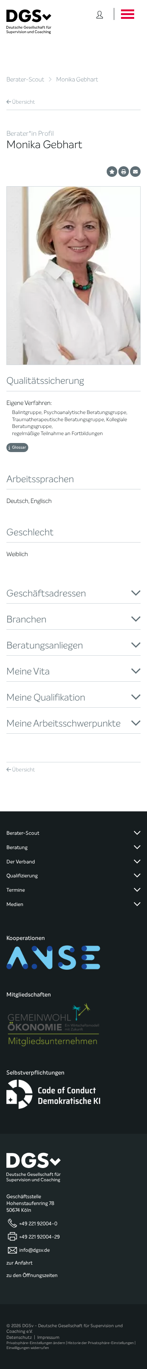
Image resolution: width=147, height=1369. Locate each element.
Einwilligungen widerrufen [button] (27, 1347)
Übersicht (23, 102)
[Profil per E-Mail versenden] (135, 171)
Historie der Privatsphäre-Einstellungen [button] (100, 1342)
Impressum (48, 1337)
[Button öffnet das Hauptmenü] (127, 14)
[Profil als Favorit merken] (112, 171)
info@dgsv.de (34, 1250)
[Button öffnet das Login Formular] (100, 14)
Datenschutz (19, 1337)
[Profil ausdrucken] (123, 171)
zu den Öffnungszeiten (32, 1275)
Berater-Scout (25, 79)
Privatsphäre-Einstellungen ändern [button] (35, 1342)
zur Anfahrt (19, 1263)
